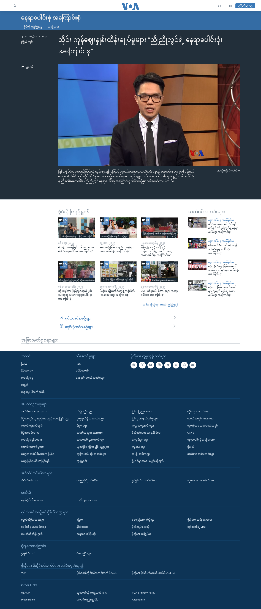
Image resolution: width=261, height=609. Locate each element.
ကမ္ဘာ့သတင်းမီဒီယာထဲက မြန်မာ (38, 453)
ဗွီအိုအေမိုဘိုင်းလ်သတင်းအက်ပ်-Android (153, 573)
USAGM (25, 592)
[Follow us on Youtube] (150, 365)
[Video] (230, 6)
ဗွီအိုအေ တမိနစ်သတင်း (199, 519)
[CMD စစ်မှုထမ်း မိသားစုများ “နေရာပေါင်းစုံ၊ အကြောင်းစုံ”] (159, 271)
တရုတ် (25, 384)
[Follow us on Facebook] (133, 365)
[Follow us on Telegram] (167, 365)
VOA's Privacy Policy (143, 592)
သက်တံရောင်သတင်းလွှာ (200, 453)
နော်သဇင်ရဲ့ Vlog (196, 526)
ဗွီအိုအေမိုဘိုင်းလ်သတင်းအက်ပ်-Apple (97, 573)
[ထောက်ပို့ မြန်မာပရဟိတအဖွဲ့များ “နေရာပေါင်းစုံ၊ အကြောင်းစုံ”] (118, 227)
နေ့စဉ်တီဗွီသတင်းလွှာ (32, 519)
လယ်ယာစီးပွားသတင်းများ (91, 439)
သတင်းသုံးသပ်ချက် (32, 425)
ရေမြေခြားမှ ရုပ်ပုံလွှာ (143, 519)
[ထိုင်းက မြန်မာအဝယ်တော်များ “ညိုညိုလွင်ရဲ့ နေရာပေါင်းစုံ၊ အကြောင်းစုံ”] (197, 285)
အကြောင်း (53, 26)
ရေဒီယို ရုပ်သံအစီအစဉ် (33, 526)
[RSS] (176, 365)
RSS (78, 363)
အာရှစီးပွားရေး (140, 439)
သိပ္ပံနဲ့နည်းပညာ (85, 411)
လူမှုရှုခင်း (82, 461)
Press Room (28, 599)
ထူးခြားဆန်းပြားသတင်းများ (91, 453)
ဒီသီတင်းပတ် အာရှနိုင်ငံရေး (146, 432)
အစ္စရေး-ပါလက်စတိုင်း (33, 391)
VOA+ (24, 573)
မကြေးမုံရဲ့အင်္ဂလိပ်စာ (88, 480)
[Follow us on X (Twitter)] (142, 365)
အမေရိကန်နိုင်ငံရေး (31, 439)
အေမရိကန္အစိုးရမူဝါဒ (87, 599)
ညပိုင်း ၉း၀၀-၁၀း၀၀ (87, 500)
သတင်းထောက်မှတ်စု (32, 446)
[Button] (27, 67)
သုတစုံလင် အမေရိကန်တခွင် (202, 425)
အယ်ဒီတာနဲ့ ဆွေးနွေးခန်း (34, 411)
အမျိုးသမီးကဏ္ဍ (141, 453)
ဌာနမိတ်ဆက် (28, 553)
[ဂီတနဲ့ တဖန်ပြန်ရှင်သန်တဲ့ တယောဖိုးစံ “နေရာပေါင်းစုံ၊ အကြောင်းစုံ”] (76, 227)
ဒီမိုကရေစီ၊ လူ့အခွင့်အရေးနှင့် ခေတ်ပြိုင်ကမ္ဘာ (45, 418)
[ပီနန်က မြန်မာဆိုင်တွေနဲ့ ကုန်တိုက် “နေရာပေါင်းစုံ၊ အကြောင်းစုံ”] (118, 271)
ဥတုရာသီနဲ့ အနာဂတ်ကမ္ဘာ (90, 418)
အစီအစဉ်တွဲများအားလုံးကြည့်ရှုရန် (160, 304)
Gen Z (190, 432)
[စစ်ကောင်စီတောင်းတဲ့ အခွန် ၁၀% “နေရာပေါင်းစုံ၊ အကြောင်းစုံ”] (197, 243)
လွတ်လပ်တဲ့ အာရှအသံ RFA (92, 592)
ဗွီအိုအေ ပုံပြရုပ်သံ (141, 533)
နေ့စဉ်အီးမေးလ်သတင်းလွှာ (90, 377)
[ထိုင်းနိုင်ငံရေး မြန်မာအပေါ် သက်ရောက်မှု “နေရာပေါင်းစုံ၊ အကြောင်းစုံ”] (197, 265)
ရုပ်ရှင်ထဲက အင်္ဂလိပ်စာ (144, 480)
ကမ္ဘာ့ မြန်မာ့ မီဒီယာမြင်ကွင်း (35, 461)
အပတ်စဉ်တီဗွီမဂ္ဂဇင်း (32, 533)
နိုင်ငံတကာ (27, 370)
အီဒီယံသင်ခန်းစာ (30, 480)
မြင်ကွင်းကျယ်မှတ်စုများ (145, 418)
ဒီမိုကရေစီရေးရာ (30, 432)
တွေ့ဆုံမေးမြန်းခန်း (86, 533)
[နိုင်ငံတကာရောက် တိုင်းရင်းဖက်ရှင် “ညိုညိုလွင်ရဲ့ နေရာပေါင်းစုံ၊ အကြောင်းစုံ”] (197, 222)
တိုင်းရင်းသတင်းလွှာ (198, 411)
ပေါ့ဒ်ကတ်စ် (82, 370)
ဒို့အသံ (190, 446)
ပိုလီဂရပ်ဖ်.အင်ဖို (140, 526)
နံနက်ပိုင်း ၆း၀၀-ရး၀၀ (32, 500)
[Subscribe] (192, 365)
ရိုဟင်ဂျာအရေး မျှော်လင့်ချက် (148, 461)
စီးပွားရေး (82, 425)
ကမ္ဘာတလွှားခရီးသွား (143, 425)
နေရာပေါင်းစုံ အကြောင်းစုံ (221, 220)
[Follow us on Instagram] (159, 365)
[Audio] (219, 6)
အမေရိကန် (27, 377)
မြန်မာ (24, 363)
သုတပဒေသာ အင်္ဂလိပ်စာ (200, 480)
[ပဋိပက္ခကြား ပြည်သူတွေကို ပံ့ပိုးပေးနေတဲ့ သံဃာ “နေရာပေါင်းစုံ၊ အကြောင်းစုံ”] (76, 271)
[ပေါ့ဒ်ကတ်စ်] (184, 365)
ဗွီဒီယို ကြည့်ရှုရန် (33, 26)
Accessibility (138, 599)
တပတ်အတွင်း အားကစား (90, 432)
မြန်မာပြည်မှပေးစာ (141, 411)
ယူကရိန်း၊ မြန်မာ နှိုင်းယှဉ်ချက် (93, 446)
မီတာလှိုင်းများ (84, 553)
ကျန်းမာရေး (138, 446)
